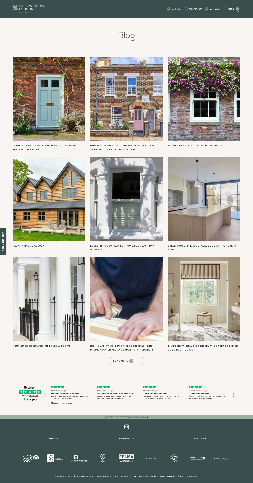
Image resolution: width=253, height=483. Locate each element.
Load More (120, 361)
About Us (53, 438)
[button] (232, 9)
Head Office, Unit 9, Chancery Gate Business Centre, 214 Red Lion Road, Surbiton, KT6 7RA (95, 476)
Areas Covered (199, 438)
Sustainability (126, 438)
